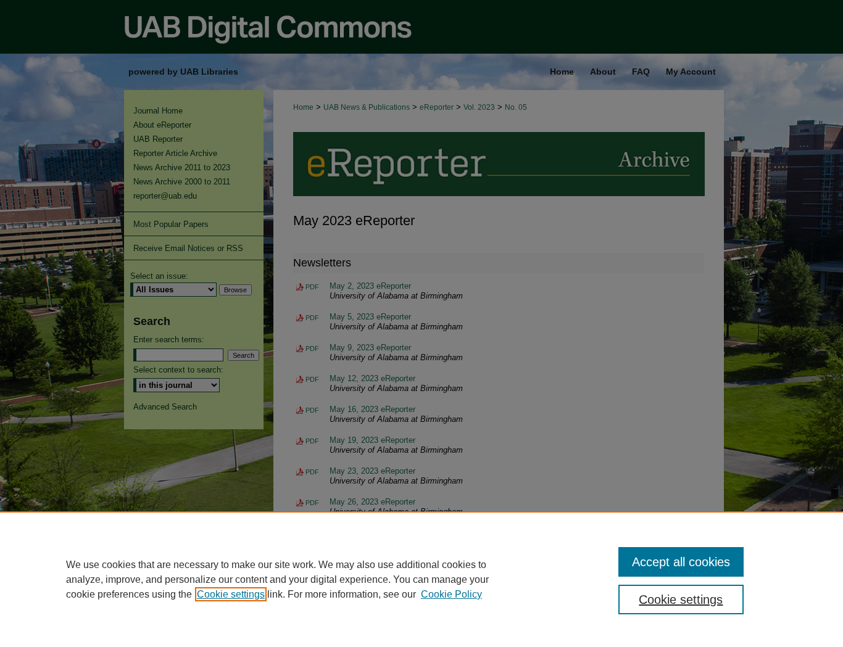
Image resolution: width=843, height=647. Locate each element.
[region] (421, 579)
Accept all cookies (681, 562)
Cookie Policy (451, 594)
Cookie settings (231, 594)
